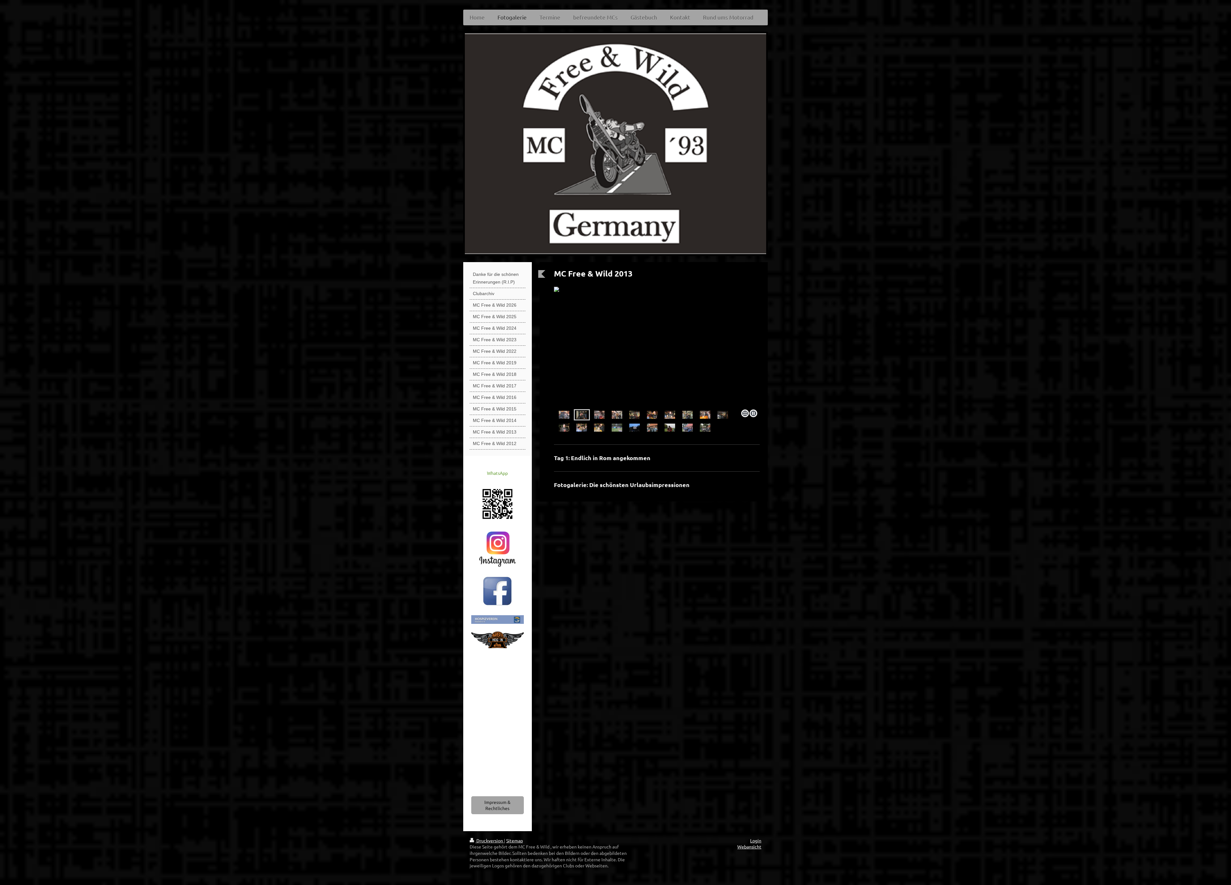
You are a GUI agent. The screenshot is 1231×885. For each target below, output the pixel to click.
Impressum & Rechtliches (497, 805)
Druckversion (489, 840)
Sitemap (514, 840)
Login (755, 840)
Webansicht (749, 846)
